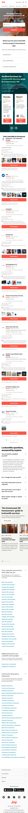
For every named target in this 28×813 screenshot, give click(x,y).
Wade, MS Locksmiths (7, 612)
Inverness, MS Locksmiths (8, 594)
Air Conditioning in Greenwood (9, 708)
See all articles (7, 520)
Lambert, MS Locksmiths (8, 646)
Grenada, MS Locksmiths (8, 609)
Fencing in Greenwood (7, 715)
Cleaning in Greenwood (7, 720)
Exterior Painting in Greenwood (9, 745)
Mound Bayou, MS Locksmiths (9, 639)
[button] (4, 160)
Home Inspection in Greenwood (9, 747)
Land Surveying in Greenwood (9, 755)
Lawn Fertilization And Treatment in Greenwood (13, 757)
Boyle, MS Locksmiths (7, 631)
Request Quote (14, 165)
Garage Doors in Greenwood (8, 666)
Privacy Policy (17, 806)
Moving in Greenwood (7, 713)
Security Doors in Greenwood (9, 664)
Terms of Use (10, 806)
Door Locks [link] (18, 6)
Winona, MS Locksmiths (7, 607)
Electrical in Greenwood (7, 695)
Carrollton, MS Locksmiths (8, 584)
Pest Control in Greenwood (8, 742)
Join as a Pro (18, 2)
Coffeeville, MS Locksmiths (8, 644)
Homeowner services (6, 770)
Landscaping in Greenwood (8, 710)
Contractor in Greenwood (8, 700)
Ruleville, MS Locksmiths (8, 592)
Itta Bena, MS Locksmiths (8, 587)
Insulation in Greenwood (8, 705)
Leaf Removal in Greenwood (8, 752)
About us (4, 781)
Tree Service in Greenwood (8, 688)
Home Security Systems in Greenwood (11, 725)
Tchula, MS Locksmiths (7, 597)
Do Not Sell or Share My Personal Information (14, 810)
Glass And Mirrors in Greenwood (9, 737)
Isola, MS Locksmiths (7, 621)
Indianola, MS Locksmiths (8, 604)
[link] (4, 116)
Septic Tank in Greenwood (8, 727)
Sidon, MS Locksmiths (7, 582)
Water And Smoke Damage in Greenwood (12, 718)
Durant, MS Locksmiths (7, 626)
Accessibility (14, 808)
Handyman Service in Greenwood (10, 732)
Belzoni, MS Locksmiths (7, 602)
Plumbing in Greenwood (7, 690)
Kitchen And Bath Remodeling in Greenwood (12, 693)
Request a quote (7, 120)
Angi (3, 535)
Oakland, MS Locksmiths (8, 634)
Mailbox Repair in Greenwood (9, 722)
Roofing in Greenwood (7, 685)
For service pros (5, 773)
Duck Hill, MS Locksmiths (8, 629)
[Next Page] (25, 440)
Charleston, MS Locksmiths (8, 599)
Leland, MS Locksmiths (7, 641)
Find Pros (14, 30)
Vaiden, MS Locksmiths (7, 619)
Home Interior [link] (5, 6)
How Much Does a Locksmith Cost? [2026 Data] (8, 539)
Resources (4, 777)
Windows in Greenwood (7, 735)
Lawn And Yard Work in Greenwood (10, 703)
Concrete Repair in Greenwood (9, 750)
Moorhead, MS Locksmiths (8, 589)
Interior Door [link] (11, 6)
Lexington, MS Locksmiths (8, 616)
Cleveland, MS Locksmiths (8, 624)
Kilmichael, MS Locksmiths (8, 636)
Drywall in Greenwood (7, 740)
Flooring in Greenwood (7, 698)
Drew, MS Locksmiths (7, 614)
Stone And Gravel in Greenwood (9, 730)
